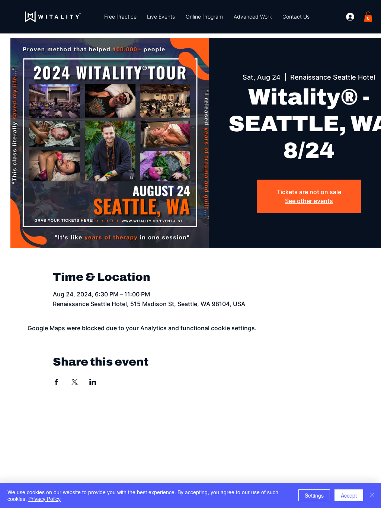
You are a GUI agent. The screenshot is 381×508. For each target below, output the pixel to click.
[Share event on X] (74, 382)
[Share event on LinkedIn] (92, 382)
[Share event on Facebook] (56, 382)
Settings (314, 495)
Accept (349, 495)
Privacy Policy (44, 498)
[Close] (372, 495)
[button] (120, 16)
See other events (309, 201)
